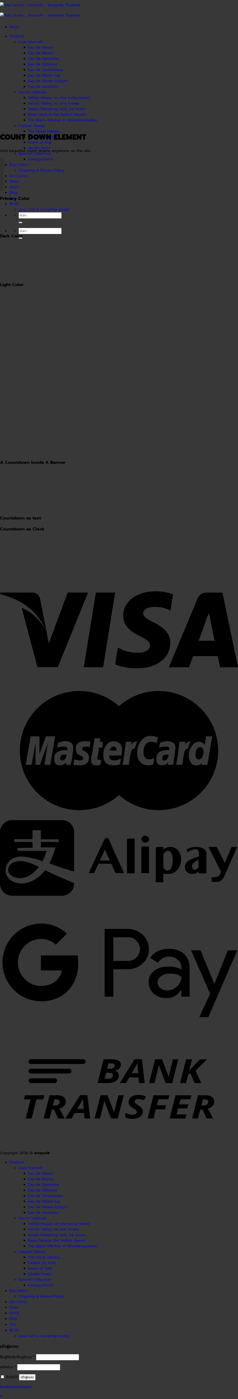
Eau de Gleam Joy (44, 75)
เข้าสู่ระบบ (27, 1377)
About (14, 187)
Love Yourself (31, 42)
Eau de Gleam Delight (48, 81)
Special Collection (35, 153)
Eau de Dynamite (43, 58)
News (14, 181)
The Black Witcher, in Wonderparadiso (62, 120)
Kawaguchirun (40, 159)
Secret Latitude (33, 92)
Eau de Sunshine (43, 86)
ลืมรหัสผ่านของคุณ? (16, 1387)
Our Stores (18, 176)
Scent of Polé (40, 1268)
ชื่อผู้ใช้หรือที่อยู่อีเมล (17, 1357)
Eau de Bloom (40, 53)
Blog (13, 193)
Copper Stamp (32, 125)
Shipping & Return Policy (41, 170)
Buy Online (18, 165)
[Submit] (20, 222)
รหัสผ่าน (8, 1367)
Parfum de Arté (42, 1263)
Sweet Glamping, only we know (56, 109)
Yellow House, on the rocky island (59, 98)
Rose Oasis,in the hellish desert (57, 114)
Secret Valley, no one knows (53, 103)
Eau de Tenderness (45, 70)
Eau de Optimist (42, 64)
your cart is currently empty (44, 209)
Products (16, 36)
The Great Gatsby (44, 131)
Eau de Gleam (40, 47)
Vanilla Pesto (39, 1274)
